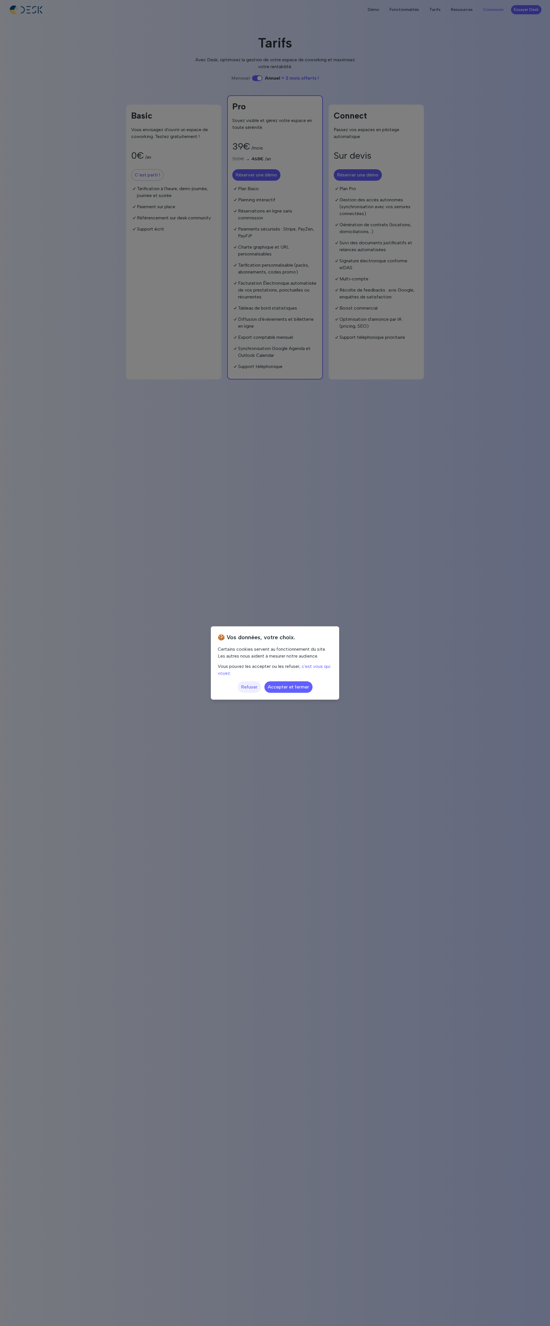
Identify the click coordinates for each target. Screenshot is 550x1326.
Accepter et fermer (288, 687)
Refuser (249, 687)
